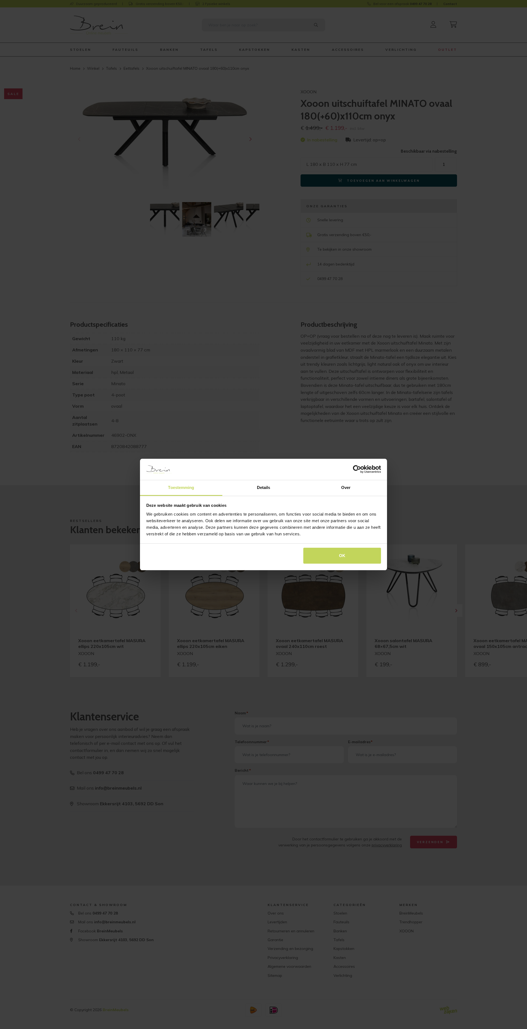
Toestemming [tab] (181, 487)
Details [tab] (263, 487)
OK (342, 555)
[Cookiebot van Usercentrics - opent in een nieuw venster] (357, 469)
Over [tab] (346, 487)
